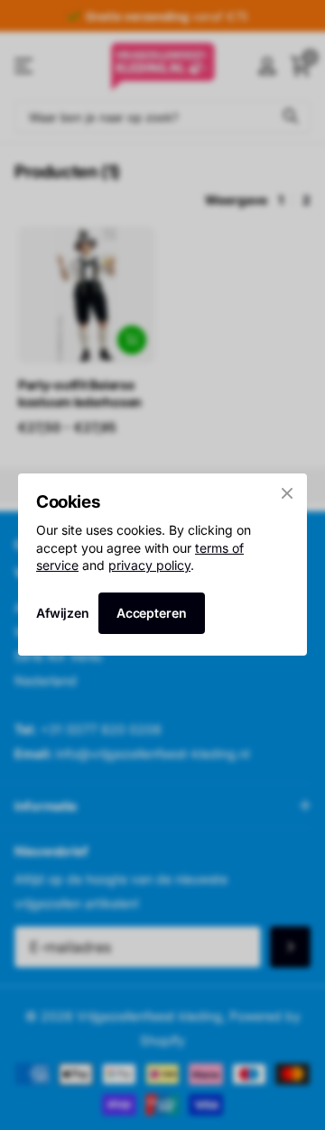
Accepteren (151, 612)
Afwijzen (62, 613)
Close (287, 493)
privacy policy (149, 565)
